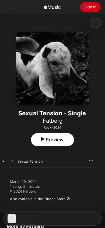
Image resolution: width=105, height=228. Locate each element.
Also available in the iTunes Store (38, 199)
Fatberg (52, 121)
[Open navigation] (10, 7)
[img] (52, 7)
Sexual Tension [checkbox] (30, 161)
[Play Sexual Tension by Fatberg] (12, 161)
